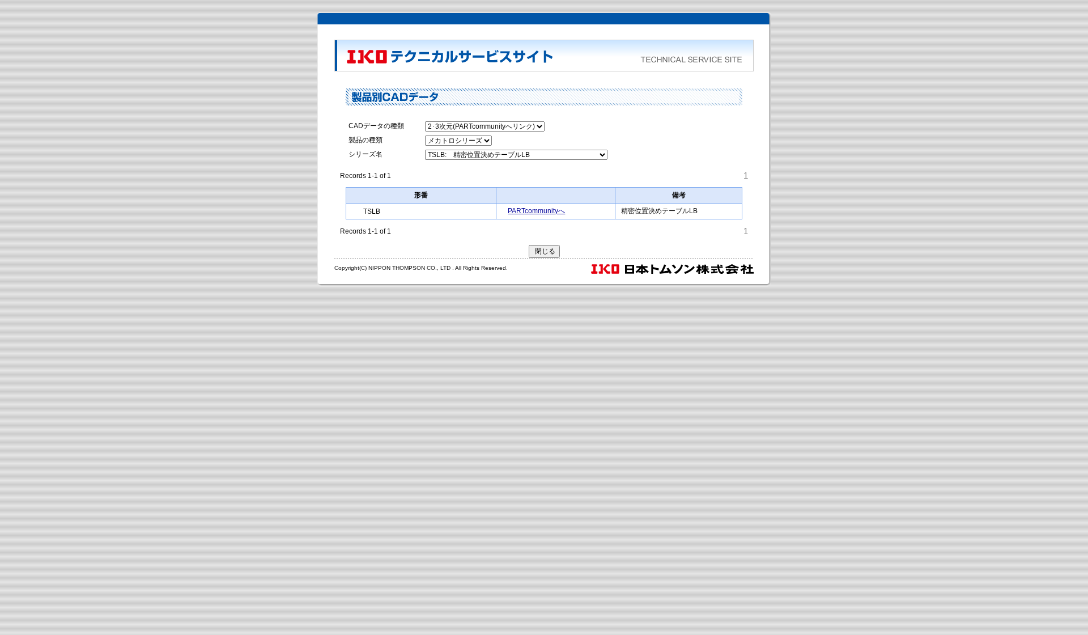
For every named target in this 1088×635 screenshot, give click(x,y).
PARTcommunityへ (536, 211)
